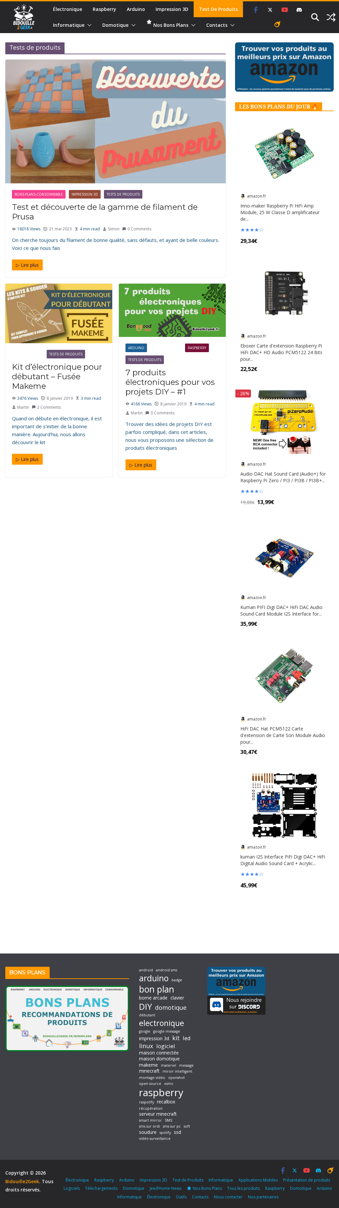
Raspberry (104, 9)
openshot (176, 1078)
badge (176, 980)
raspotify (146, 1102)
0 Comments (139, 229)
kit (176, 1038)
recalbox (166, 1102)
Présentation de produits (306, 1180)
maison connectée (159, 1053)
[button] (88, 25)
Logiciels (72, 1188)
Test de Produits (218, 9)
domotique (171, 1007)
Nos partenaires (263, 1197)
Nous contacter (228, 1197)
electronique (161, 1023)
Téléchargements (101, 1188)
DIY (145, 1006)
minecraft (149, 1071)
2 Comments (49, 407)
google (144, 1031)
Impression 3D (172, 9)
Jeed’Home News (165, 1188)
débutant (147, 1015)
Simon (114, 229)
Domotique (115, 25)
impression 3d (154, 1039)
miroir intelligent (177, 1071)
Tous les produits (243, 1188)
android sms (166, 970)
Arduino (136, 9)
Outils (181, 1197)
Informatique (68, 25)
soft (187, 1126)
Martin (23, 407)
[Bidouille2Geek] (24, 17)
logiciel (165, 1046)
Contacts (216, 25)
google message (166, 1031)
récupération (151, 1108)
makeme (148, 1065)
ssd (177, 1132)
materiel (168, 1065)
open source (150, 1084)
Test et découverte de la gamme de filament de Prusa (105, 211)
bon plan (156, 989)
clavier (177, 998)
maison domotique (159, 1059)
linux (146, 1046)
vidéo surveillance (154, 1139)
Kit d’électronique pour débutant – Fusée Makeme (57, 376)
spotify (165, 1133)
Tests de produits (123, 194)
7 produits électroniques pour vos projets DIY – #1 (170, 382)
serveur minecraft (158, 1114)
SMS (168, 1120)
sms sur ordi (149, 1126)
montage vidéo (152, 1078)
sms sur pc (172, 1126)
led (187, 1038)
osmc (168, 1084)
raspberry (161, 1092)
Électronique (67, 9)
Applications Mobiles (258, 1180)
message (186, 1065)
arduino (154, 978)
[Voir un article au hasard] (331, 17)
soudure (148, 1132)
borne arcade (153, 998)
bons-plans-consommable (39, 194)
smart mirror (150, 1120)
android (146, 970)
